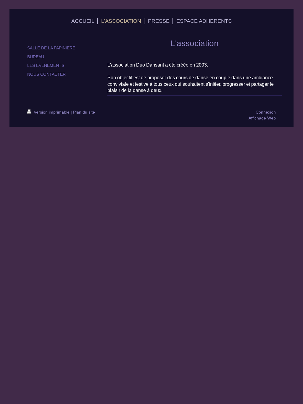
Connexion (266, 112)
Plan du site (84, 112)
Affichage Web (262, 118)
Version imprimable (52, 112)
